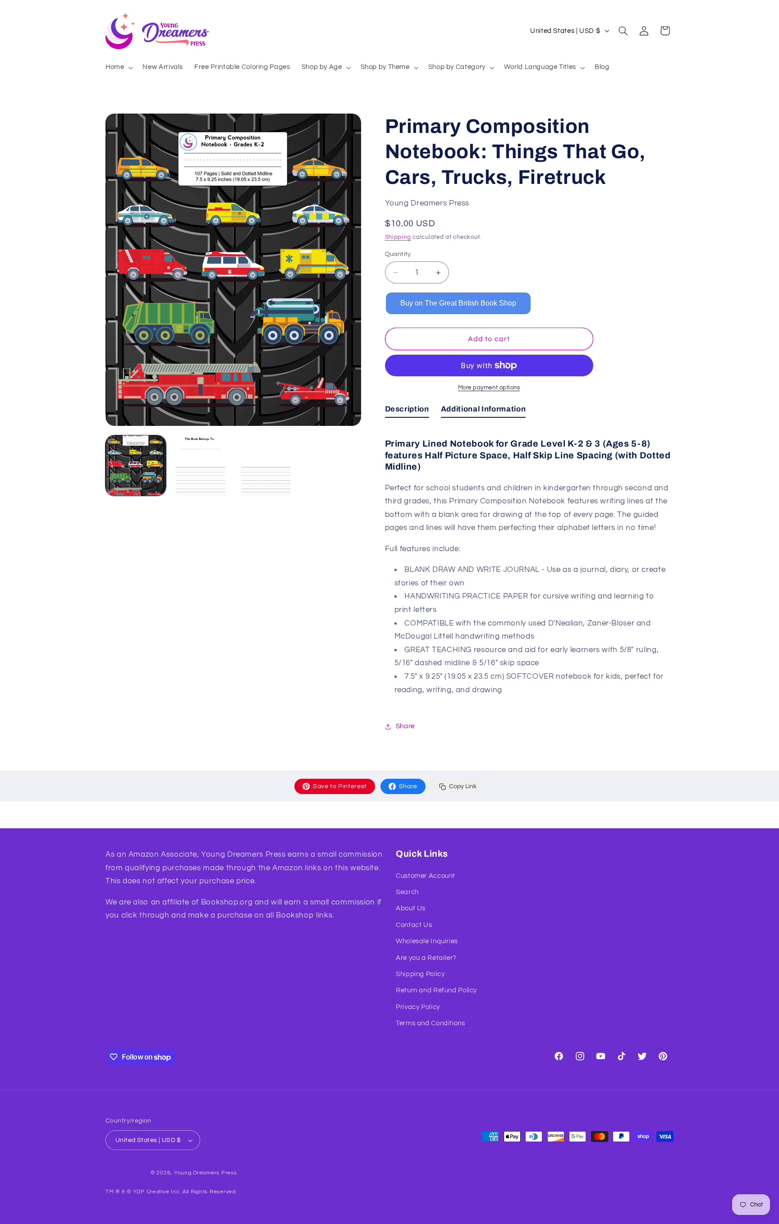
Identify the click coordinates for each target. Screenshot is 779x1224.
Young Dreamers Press (205, 1172)
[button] (118, 68)
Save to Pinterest (340, 786)
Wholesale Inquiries (427, 941)
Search (407, 892)
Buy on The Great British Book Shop (458, 303)
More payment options (489, 388)
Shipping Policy (420, 974)
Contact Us (414, 925)
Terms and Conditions (430, 1023)
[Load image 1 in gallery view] (135, 465)
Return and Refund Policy (436, 990)
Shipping (398, 237)
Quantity (398, 254)
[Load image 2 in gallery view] (200, 465)
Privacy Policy (418, 1007)
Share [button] (405, 726)
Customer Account (425, 875)
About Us (411, 908)
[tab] (407, 411)
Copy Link (463, 786)
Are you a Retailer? (426, 958)
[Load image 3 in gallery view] (266, 465)
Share (408, 786)
